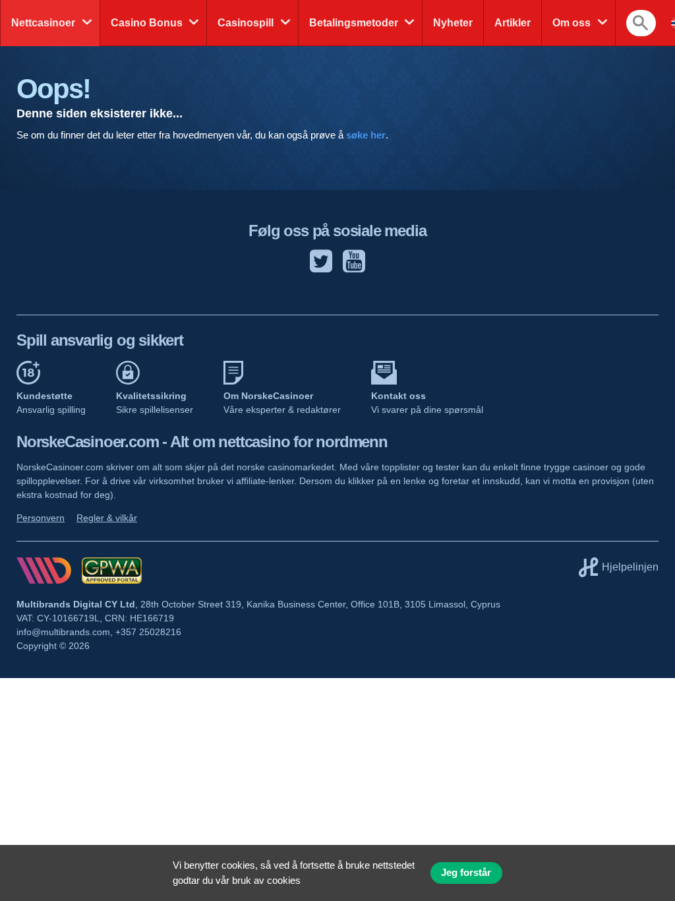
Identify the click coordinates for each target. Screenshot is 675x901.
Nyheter (453, 22)
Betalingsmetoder (353, 22)
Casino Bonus (147, 22)
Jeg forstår (466, 872)
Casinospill (246, 22)
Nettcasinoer (43, 22)
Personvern (40, 518)
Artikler (512, 22)
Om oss (571, 22)
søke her (366, 134)
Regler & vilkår (106, 518)
